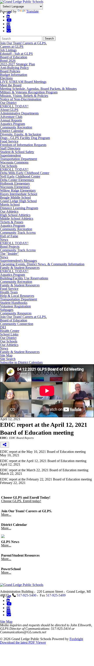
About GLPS (9, 110)
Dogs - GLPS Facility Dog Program (25, 138)
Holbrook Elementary (15, 183)
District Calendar (11, 131)
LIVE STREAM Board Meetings (23, 82)
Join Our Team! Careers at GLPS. (23, 43)
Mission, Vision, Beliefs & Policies (24, 96)
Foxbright (76, 639)
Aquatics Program (12, 124)
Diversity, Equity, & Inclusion (20, 134)
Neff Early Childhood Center (20, 176)
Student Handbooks (13, 303)
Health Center (9, 331)
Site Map (6, 355)
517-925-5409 (56, 595)
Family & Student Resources (20, 268)
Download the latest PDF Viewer (23, 642)
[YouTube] (9, 20)
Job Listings (8, 50)
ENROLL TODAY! (14, 106)
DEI (3, 327)
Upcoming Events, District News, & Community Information (42, 264)
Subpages (6, 310)
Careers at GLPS (11, 46)
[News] (8, 24)
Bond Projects (9, 246)
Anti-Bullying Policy (14, 68)
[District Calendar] (8, 27)
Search (49, 38)
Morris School (10, 204)
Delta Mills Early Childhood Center (24, 173)
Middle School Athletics (16, 218)
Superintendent (10, 155)
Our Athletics (9, 211)
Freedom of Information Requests (23, 145)
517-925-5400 (26, 595)
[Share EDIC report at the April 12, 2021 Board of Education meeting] (4, 445)
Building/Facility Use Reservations (24, 278)
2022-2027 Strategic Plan (17, 64)
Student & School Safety (17, 152)
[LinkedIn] (8, 16)
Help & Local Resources (17, 296)
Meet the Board (10, 85)
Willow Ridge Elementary (18, 190)
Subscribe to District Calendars (21, 362)
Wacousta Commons (14, 162)
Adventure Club (11, 117)
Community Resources (15, 313)
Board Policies (10, 71)
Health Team (9, 292)
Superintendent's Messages (18, 260)
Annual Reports (11, 120)
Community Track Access (18, 232)
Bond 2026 (8, 60)
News (4, 239)
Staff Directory (10, 148)
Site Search (8, 359)
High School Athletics (15, 215)
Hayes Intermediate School (18, 194)
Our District (8, 103)
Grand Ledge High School (18, 201)
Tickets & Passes (11, 222)
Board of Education (13, 57)
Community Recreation (16, 127)
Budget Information (13, 75)
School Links (9, 334)
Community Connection (16, 324)
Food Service (9, 141)
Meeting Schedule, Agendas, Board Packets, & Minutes (38, 89)
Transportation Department (18, 159)
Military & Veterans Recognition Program (28, 92)
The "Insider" (9, 253)
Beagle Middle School (15, 197)
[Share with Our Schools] (9, 31)
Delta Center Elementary (17, 180)
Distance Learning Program (19, 208)
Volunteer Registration (15, 306)
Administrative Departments (19, 113)
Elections (6, 78)
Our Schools (8, 166)
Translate (32, 11)
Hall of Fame (9, 236)
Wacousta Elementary (15, 187)
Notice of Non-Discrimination (20, 99)
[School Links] (9, 13)
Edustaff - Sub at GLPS (16, 53)
